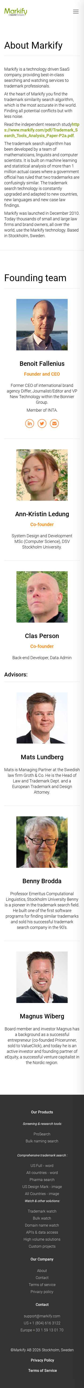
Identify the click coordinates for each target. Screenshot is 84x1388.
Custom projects (42, 1246)
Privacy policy (42, 1292)
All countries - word (42, 1172)
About (42, 1270)
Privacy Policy (42, 1360)
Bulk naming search (42, 1141)
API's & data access (42, 1232)
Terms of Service (42, 1370)
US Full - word (42, 1165)
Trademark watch (42, 1211)
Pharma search (42, 1179)
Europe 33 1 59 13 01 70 (42, 1330)
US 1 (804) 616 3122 (42, 1323)
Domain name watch (42, 1225)
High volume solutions (42, 1239)
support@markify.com (42, 1316)
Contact (42, 1277)
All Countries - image (42, 1194)
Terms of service (42, 1285)
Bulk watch (42, 1218)
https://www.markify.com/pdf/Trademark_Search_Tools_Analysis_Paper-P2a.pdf (41, 130)
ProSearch (42, 1134)
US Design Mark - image (42, 1187)
